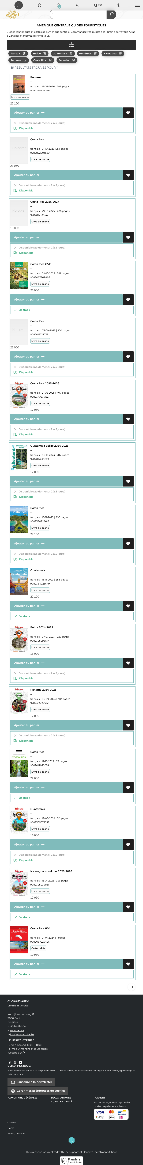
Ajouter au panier (26, 112)
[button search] (111, 14)
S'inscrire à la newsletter (34, 1081)
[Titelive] (71, 1139)
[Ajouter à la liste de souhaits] (128, 112)
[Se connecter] (77, 5)
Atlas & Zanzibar (16, 1133)
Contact (11, 1122)
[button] (98, 5)
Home (10, 1128)
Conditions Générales (22, 1097)
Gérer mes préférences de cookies (40, 1090)
